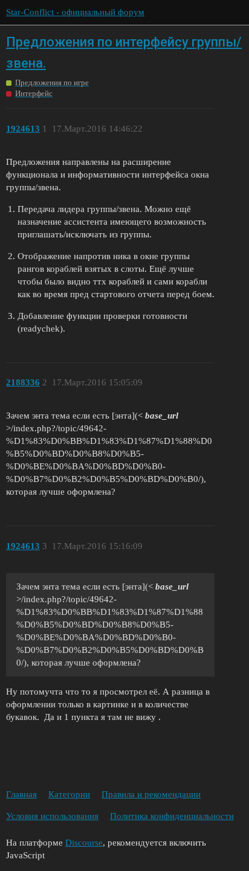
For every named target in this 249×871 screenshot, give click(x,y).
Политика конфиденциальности (172, 816)
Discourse (84, 842)
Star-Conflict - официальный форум (75, 12)
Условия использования (52, 816)
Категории (69, 794)
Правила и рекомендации (151, 794)
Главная (21, 794)
